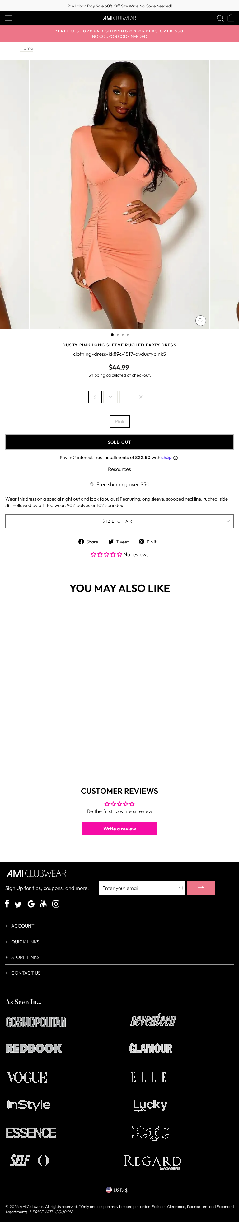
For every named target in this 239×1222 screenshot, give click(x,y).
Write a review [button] (119, 828)
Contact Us (25, 973)
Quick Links (24, 942)
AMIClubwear (31, 1206)
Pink (119, 421)
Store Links (24, 957)
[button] (107, 554)
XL (142, 397)
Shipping (96, 375)
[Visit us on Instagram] (55, 904)
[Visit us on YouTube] (43, 904)
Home (26, 48)
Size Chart (119, 521)
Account (22, 926)
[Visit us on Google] (31, 904)
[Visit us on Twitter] (18, 905)
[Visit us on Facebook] (7, 904)
